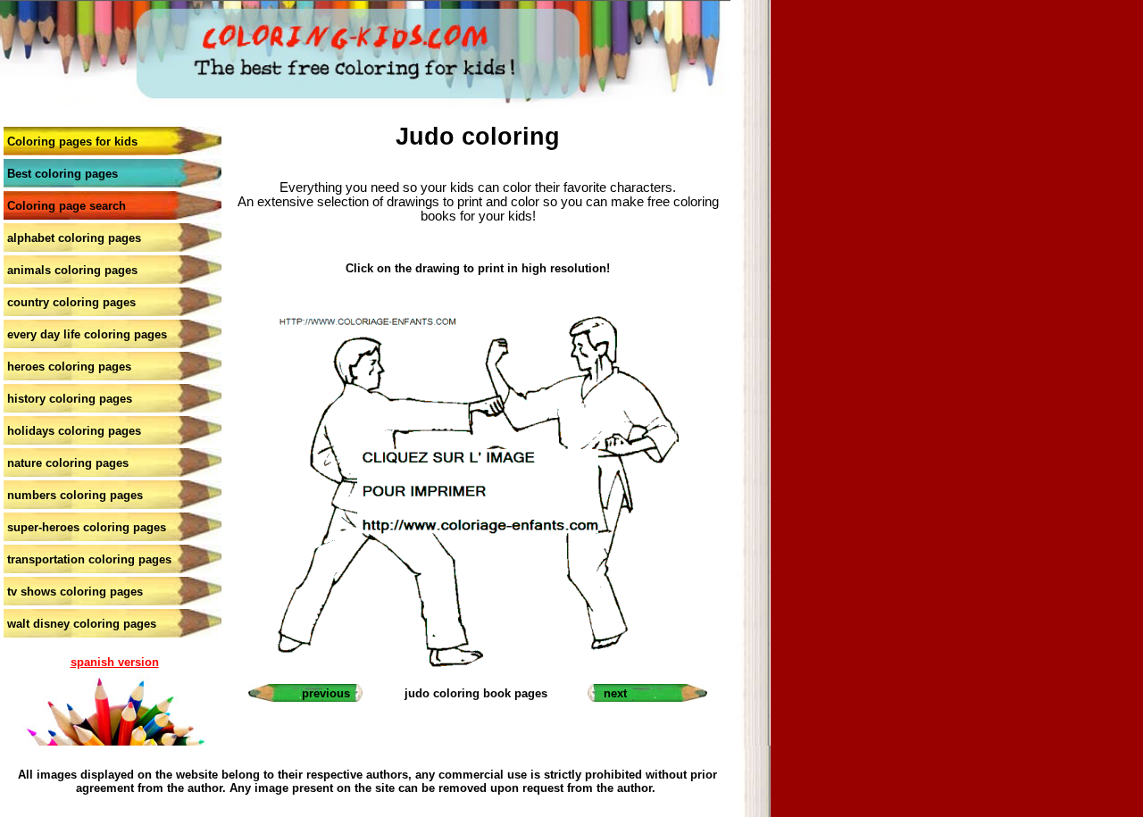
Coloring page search (66, 206)
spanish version (115, 662)
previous (326, 693)
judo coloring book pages (476, 693)
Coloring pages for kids (72, 141)
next (615, 693)
